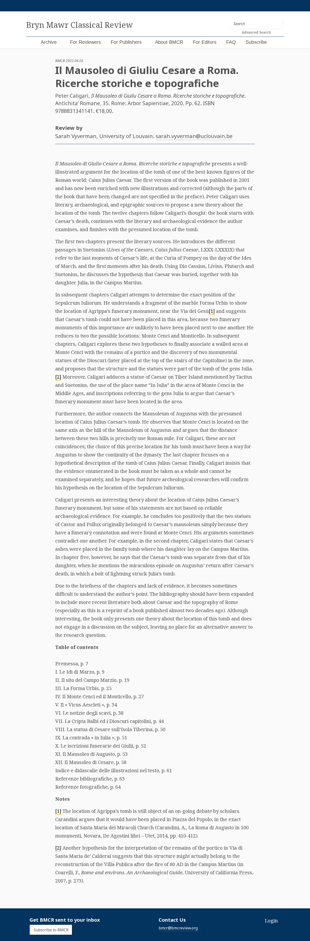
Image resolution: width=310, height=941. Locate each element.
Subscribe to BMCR (51, 929)
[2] (58, 377)
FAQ (231, 42)
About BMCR (169, 42)
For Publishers (126, 42)
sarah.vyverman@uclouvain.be (194, 136)
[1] (212, 311)
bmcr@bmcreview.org (178, 928)
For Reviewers (85, 42)
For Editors (205, 42)
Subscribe (256, 42)
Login (271, 920)
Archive (49, 42)
